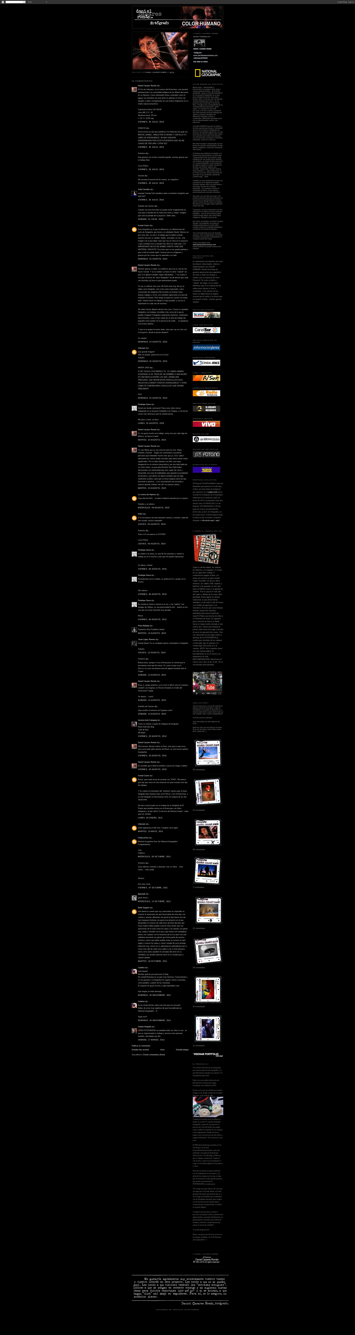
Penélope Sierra (144, 404)
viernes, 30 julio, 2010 (151, 122)
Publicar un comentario (141, 1046)
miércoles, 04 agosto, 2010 (154, 508)
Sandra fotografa (144, 1027)
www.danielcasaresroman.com (204, 245)
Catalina (141, 968)
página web (212, 492)
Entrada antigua (182, 1050)
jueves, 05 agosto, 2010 (152, 524)
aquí (217, 520)
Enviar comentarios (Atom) (154, 1055)
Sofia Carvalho (144, 189)
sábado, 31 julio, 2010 (150, 219)
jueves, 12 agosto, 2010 (152, 653)
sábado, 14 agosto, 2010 (152, 675)
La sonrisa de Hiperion (147, 494)
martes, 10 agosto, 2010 (152, 633)
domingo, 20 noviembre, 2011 (154, 995)
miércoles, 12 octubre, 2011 (154, 901)
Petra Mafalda (143, 626)
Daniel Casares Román (147, 86)
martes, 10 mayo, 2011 (150, 831)
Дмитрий (141, 894)
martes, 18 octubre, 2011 (152, 961)
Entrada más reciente (140, 1050)
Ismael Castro (143, 225)
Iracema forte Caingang (147, 720)
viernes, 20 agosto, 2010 (152, 736)
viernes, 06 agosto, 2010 (152, 569)
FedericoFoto (143, 838)
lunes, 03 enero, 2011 (150, 818)
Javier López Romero (146, 639)
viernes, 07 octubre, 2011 (153, 888)
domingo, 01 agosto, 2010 (152, 259)
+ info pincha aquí (207, 520)
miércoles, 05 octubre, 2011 (154, 857)
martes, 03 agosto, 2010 (152, 440)
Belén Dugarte (143, 908)
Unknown (141, 348)
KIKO (140, 514)
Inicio (162, 1050)
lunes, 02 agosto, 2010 (151, 423)
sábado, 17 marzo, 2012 (151, 1040)
